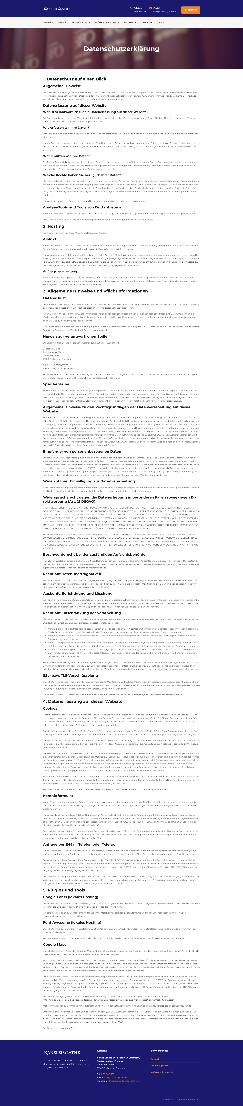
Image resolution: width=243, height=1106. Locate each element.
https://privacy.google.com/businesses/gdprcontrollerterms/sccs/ (141, 1000)
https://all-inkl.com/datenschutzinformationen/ (109, 249)
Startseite (48, 22)
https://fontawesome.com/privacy (169, 938)
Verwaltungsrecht (81, 22)
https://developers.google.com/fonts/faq (121, 913)
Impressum (168, 1099)
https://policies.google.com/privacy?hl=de (64, 916)
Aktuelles (147, 22)
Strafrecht (62, 22)
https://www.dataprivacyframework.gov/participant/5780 (94, 1022)
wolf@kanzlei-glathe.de (116, 1077)
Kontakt (192, 10)
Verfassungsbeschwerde (107, 22)
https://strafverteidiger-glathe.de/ (124, 1081)
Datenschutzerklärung (188, 1099)
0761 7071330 (107, 1074)
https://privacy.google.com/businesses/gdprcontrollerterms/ (73, 1000)
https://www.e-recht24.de (63, 1028)
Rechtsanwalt (131, 22)
